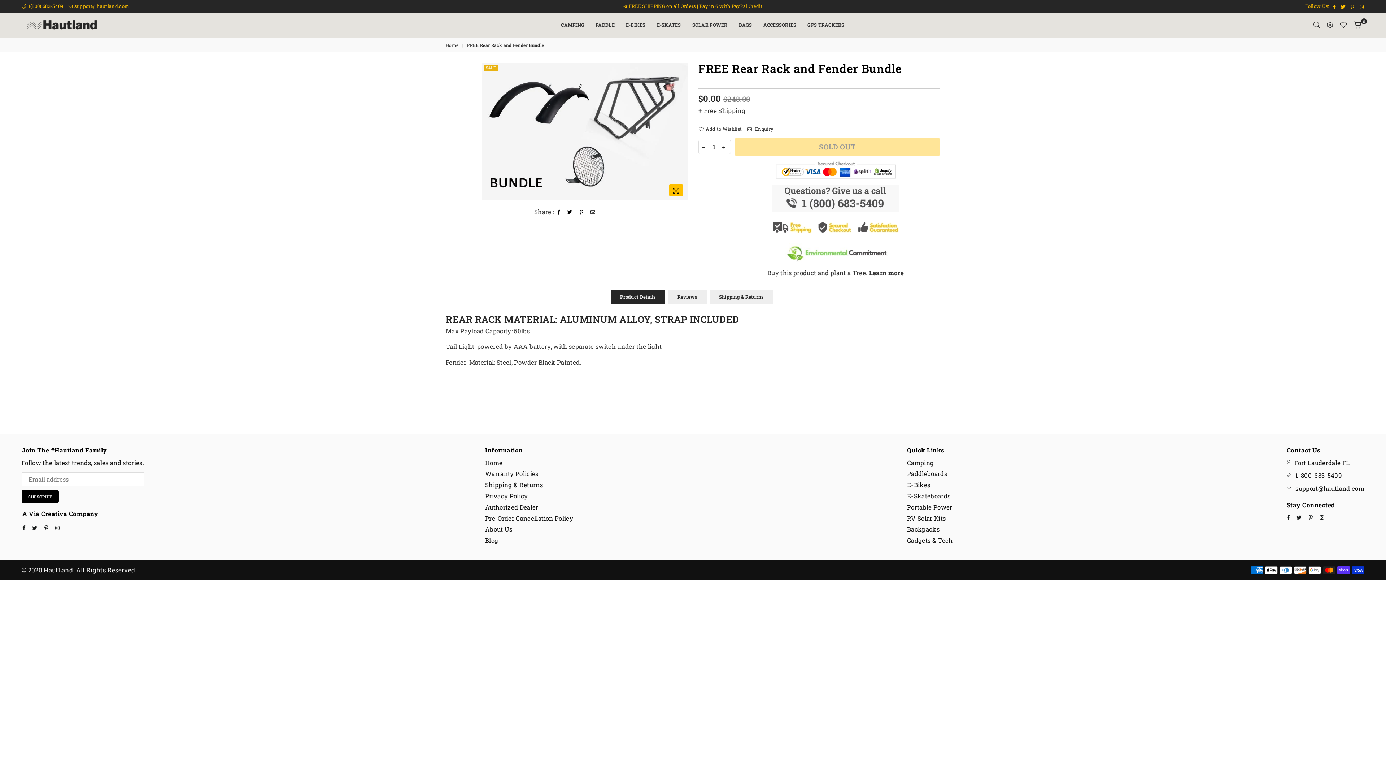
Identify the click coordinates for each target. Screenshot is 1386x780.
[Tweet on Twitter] (570, 212)
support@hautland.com (101, 6)
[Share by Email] (593, 212)
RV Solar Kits (926, 518)
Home (452, 45)
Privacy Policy (506, 496)
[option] (585, 131)
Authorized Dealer (512, 507)
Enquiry (763, 129)
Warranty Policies (512, 473)
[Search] (1316, 25)
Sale (491, 67)
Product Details (638, 297)
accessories (780, 25)
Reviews (687, 297)
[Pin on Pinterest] (581, 212)
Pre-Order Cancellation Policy (529, 518)
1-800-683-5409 (1318, 475)
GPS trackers (825, 25)
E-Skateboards (928, 496)
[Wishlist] (1343, 25)
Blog (491, 540)
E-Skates (669, 25)
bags (745, 25)
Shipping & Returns (741, 297)
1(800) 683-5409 (45, 6)
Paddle (605, 25)
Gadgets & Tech (930, 540)
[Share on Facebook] (559, 212)
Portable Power (930, 507)
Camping (572, 25)
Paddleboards (927, 473)
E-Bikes (636, 25)
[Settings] (1330, 25)
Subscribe (40, 496)
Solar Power (710, 25)
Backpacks (923, 529)
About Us (499, 529)
